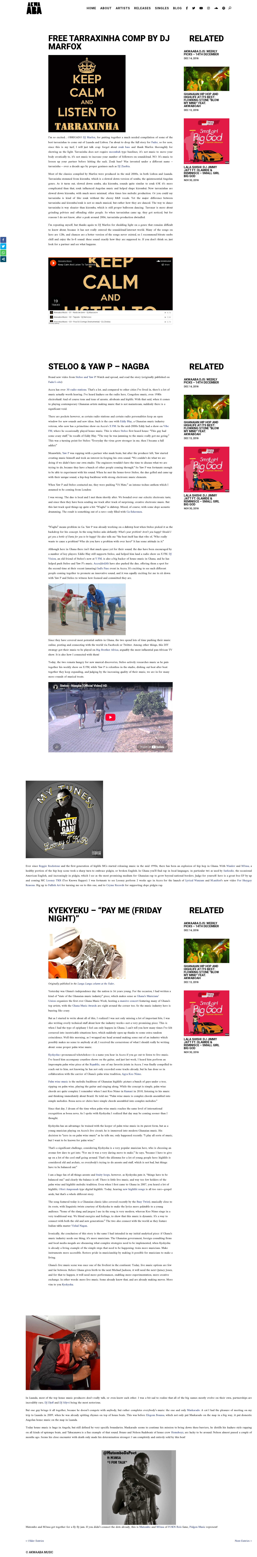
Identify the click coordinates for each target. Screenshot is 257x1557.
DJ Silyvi (64, 1402)
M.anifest (215, 880)
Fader (154, 142)
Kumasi (128, 1091)
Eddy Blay (126, 421)
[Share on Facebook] (3, 240)
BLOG (177, 8)
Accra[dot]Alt (102, 563)
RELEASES (142, 8)
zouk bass (124, 147)
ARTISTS (123, 8)
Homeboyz (177, 1432)
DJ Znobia (124, 166)
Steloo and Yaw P (86, 377)
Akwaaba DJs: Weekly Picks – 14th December (201, 53)
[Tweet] (3, 246)
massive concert (129, 1001)
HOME (91, 8)
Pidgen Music (197, 1527)
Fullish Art (54, 885)
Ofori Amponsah (69, 1189)
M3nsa (245, 866)
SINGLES (162, 8)
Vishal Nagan (79, 1225)
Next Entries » (243, 1541)
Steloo (124, 431)
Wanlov (231, 866)
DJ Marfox (89, 137)
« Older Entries (35, 1541)
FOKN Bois (175, 1527)
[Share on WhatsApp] (3, 253)
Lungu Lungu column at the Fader (96, 983)
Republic (94, 1064)
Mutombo (145, 1527)
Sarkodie (229, 870)
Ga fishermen (134, 511)
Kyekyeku (53, 1054)
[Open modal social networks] (3, 259)
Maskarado (193, 1410)
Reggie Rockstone (49, 866)
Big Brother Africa (107, 650)
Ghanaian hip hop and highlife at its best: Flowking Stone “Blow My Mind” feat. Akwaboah (201, 100)
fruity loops (103, 1174)
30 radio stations (76, 389)
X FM (112, 426)
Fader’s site (54, 382)
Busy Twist (143, 1201)
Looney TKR (53, 880)
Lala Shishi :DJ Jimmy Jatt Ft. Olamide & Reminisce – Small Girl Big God (201, 172)
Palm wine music (58, 1081)
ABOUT (106, 8)
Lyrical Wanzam (194, 880)
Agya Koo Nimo (131, 1074)
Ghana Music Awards (84, 1005)
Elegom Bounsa (155, 1415)
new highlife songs (134, 1189)
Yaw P (65, 453)
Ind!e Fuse (103, 568)
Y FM (98, 558)
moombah (114, 152)
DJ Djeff (49, 1402)
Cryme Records (115, 885)
